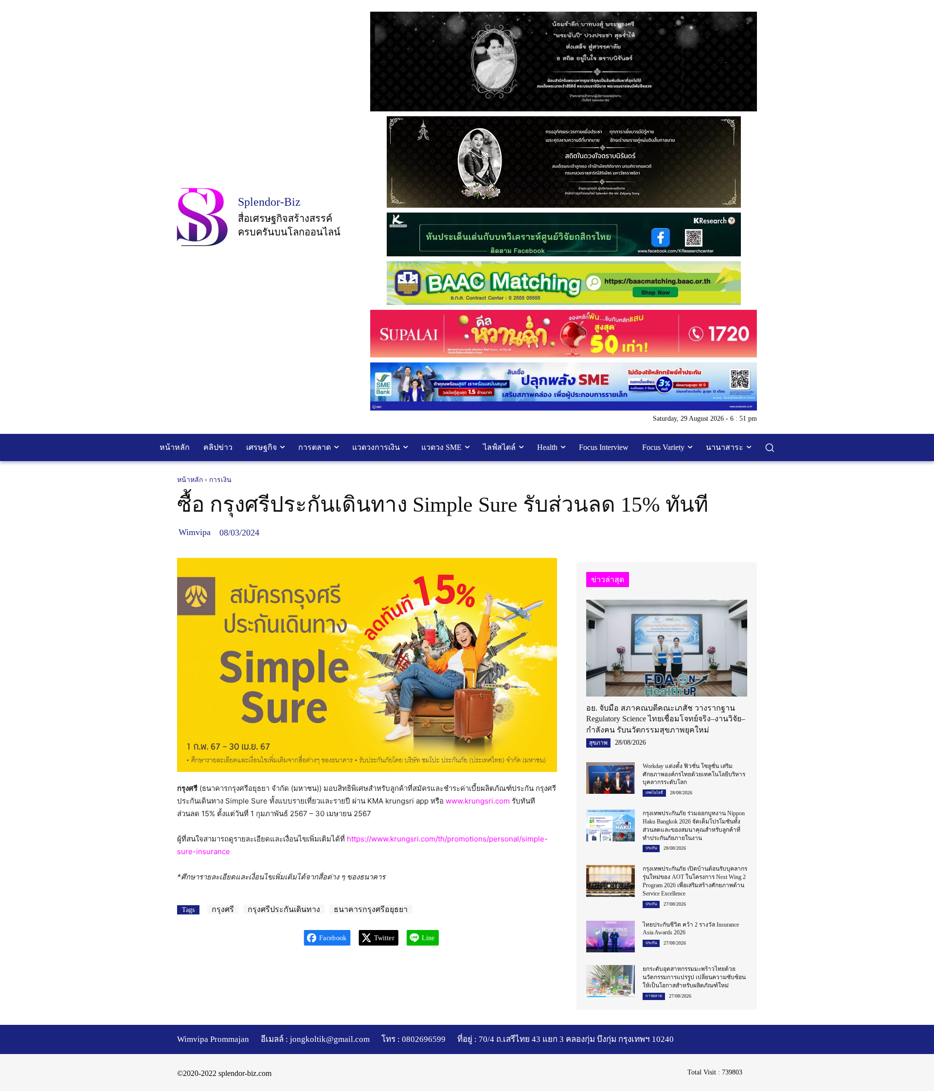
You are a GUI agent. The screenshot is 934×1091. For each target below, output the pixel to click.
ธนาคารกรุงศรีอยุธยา (371, 909)
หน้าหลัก (190, 479)
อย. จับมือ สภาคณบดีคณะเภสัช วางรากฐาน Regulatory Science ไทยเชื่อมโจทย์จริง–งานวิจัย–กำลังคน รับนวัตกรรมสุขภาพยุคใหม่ (665, 719)
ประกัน (651, 848)
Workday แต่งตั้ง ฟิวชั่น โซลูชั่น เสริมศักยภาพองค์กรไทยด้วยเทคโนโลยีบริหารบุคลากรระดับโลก (694, 774)
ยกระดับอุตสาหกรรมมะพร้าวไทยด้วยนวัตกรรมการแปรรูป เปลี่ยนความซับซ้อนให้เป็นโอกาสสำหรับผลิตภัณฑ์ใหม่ (694, 977)
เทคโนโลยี (654, 792)
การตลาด (654, 996)
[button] (769, 447)
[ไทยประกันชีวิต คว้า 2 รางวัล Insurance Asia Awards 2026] (610, 936)
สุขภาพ (598, 742)
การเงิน (220, 479)
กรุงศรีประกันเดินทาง (284, 909)
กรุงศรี (223, 909)
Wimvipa (195, 532)
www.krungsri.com (478, 800)
